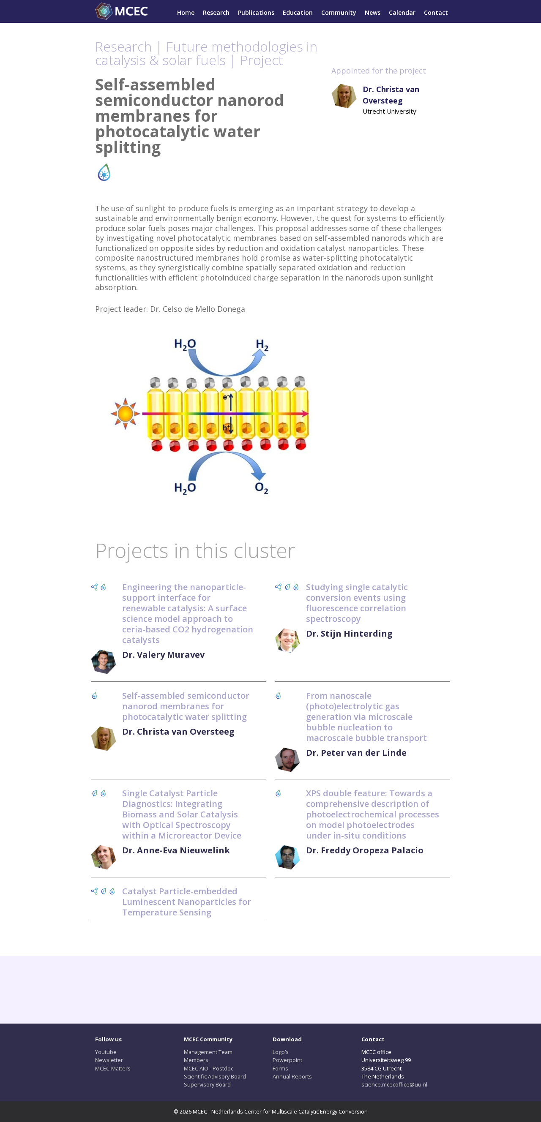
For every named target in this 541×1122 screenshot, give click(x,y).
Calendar (402, 12)
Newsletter (109, 1060)
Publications (256, 12)
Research (216, 12)
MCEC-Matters (113, 1068)
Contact (436, 12)
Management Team (208, 1052)
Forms (280, 1068)
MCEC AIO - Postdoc (208, 1068)
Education (298, 12)
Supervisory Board (207, 1084)
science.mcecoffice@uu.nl (394, 1084)
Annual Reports (292, 1076)
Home (185, 12)
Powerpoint (287, 1060)
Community (338, 12)
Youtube (106, 1052)
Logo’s (281, 1052)
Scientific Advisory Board (215, 1076)
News (372, 12)
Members (196, 1060)
